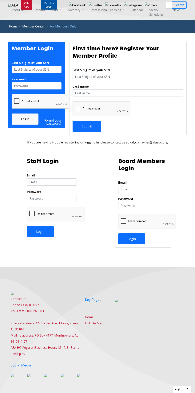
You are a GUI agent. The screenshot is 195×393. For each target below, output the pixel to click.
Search (179, 5)
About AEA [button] (19, 10)
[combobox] (182, 389)
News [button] (177, 10)
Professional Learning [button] (106, 10)
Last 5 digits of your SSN (30, 62)
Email (31, 175)
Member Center (33, 26)
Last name (81, 86)
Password (19, 79)
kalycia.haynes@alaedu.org (148, 142)
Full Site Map (94, 323)
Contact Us (18, 299)
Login (25, 119)
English (179, 389)
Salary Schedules (156, 12)
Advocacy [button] (74, 10)
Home (13, 26)
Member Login (49, 4)
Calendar (136, 10)
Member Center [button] (47, 10)
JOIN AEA (26, 4)
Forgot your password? (53, 122)
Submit (87, 126)
